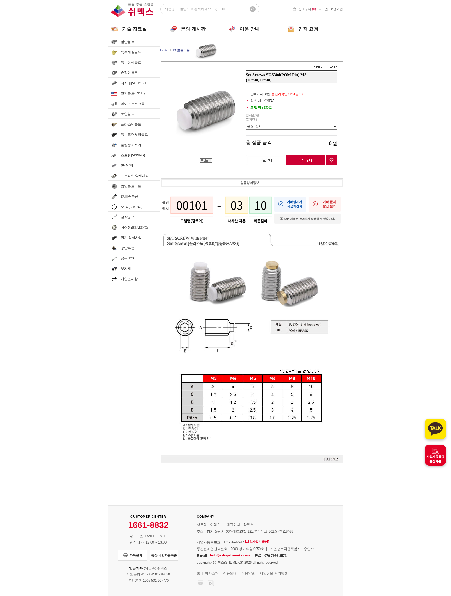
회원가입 (336, 9)
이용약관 (248, 573)
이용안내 (230, 573)
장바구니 (307, 9)
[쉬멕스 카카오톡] (435, 429)
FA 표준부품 (181, 50)
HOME (164, 50)
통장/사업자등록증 (164, 555)
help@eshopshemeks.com (230, 555)
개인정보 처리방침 (274, 573)
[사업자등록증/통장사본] (435, 455)
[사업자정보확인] (257, 542)
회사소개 (211, 573)
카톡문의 (136, 555)
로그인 (323, 9)
